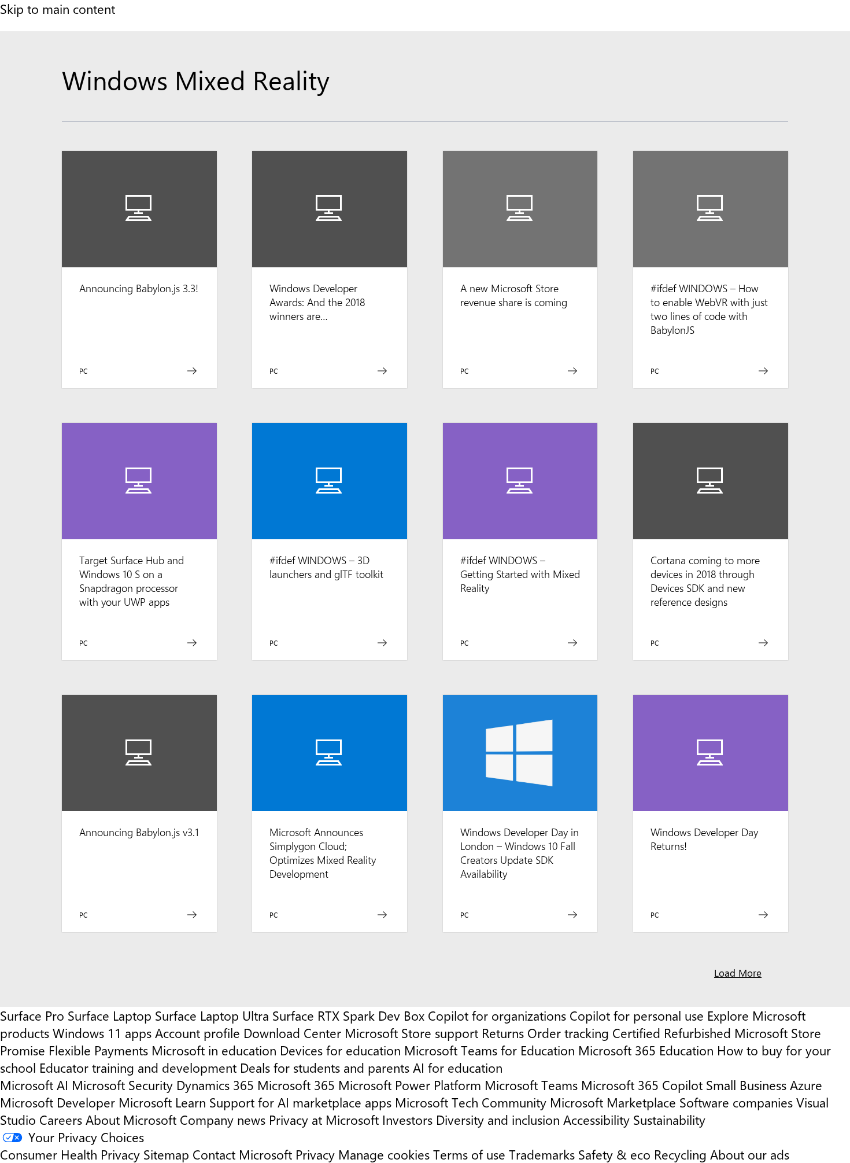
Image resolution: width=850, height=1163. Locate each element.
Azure (806, 1085)
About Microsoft (131, 1119)
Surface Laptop (109, 1015)
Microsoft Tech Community (470, 1102)
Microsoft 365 (296, 1085)
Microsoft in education (213, 1050)
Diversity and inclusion (498, 1119)
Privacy (316, 1154)
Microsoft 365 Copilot (642, 1085)
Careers (60, 1119)
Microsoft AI (34, 1085)
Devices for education (340, 1050)
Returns (503, 1032)
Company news (222, 1119)
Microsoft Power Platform (409, 1085)
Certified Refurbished (671, 1032)
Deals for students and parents (324, 1067)
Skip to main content (57, 8)
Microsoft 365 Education (646, 1050)
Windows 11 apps (102, 1032)
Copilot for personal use (637, 1015)
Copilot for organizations (497, 1015)
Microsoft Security (122, 1085)
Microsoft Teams (531, 1085)
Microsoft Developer (57, 1102)
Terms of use (469, 1154)
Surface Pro (32, 1015)
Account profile (197, 1032)
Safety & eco (614, 1154)
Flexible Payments (98, 1050)
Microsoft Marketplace (613, 1102)
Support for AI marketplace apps (300, 1102)
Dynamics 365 (215, 1085)
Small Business (746, 1085)
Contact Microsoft (242, 1154)
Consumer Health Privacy (70, 1154)
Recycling (680, 1154)
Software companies (736, 1102)
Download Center (292, 1032)
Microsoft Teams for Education (489, 1050)
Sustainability (669, 1119)
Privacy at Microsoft (324, 1119)
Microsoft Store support (411, 1032)
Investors (407, 1119)
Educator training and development (137, 1067)
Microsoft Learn (162, 1102)
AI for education (457, 1067)
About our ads (749, 1154)
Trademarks (542, 1154)
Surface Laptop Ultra (212, 1015)
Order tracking (568, 1032)
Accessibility (596, 1119)
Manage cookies (384, 1154)
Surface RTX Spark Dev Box (348, 1015)
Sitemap (166, 1154)
